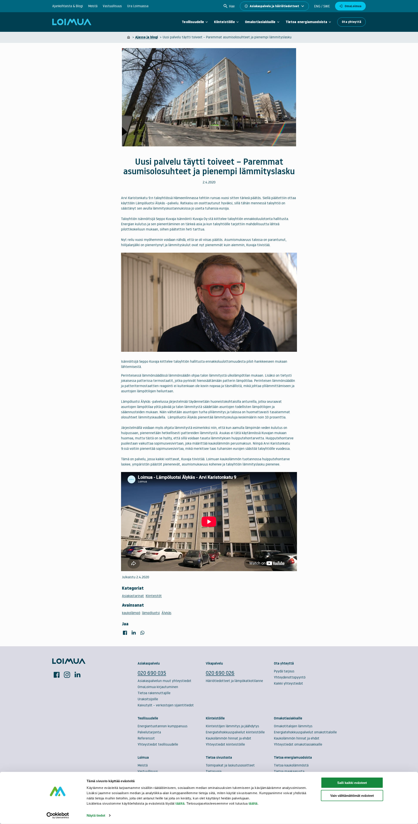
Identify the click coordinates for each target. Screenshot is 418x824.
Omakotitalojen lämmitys (293, 726)
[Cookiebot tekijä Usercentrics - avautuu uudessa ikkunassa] (58, 815)
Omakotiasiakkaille (260, 22)
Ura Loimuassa (137, 6)
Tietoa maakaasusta (289, 771)
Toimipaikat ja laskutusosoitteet (230, 765)
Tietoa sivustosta (219, 757)
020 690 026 (220, 672)
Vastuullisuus (112, 6)
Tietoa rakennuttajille (154, 693)
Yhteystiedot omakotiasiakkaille (298, 744)
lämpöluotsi (151, 613)
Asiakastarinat (133, 596)
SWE (326, 6)
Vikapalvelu (214, 663)
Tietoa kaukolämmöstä (291, 765)
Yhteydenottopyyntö (289, 677)
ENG (317, 6)
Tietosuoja (213, 771)
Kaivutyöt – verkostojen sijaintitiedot (166, 705)
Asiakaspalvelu (149, 663)
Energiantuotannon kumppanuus (162, 726)
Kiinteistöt (154, 596)
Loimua (143, 757)
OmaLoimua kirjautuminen (158, 687)
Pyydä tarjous (284, 671)
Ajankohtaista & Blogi (67, 6)
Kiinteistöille (224, 22)
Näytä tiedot (96, 815)
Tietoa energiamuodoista (306, 22)
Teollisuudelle (193, 22)
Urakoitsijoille (148, 699)
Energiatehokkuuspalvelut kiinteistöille (235, 732)
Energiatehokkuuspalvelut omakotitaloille (305, 732)
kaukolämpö (131, 613)
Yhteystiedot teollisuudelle (158, 744)
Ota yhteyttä (351, 22)
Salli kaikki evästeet (352, 783)
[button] (229, 6)
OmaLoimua (353, 6)
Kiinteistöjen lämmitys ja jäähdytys (232, 726)
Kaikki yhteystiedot (288, 683)
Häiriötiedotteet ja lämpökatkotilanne (234, 680)
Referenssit (146, 738)
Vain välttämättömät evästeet (352, 795)
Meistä (93, 6)
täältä (179, 803)
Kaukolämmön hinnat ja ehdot (228, 738)
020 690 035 (152, 672)
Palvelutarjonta (149, 732)
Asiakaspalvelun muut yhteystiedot (164, 680)
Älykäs (166, 613)
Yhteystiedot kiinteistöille (225, 744)
